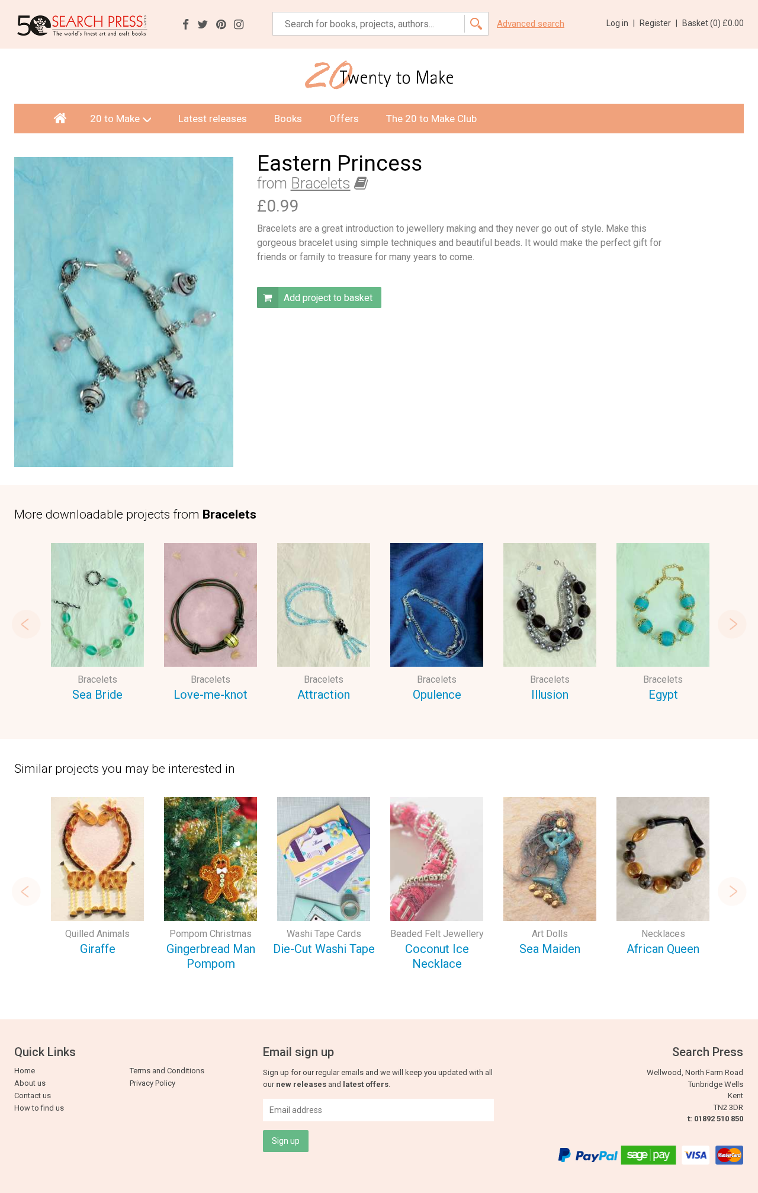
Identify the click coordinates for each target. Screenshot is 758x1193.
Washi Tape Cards (324, 933)
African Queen (663, 949)
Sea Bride (97, 694)
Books (288, 118)
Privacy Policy (152, 1083)
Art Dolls (550, 933)
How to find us (39, 1108)
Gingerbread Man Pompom (210, 956)
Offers (344, 118)
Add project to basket (326, 297)
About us (30, 1083)
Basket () (713, 23)
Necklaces (663, 933)
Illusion (549, 694)
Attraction (323, 694)
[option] (97, 624)
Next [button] (732, 624)
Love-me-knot (211, 694)
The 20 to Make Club (431, 118)
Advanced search (530, 24)
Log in (620, 23)
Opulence (437, 694)
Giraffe (97, 949)
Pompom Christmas (210, 933)
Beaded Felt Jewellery (437, 933)
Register (658, 23)
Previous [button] (26, 624)
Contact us (32, 1095)
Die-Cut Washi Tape (324, 949)
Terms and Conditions (167, 1070)
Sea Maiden (549, 949)
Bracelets (321, 183)
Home (24, 1070)
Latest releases (212, 118)
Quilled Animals (97, 933)
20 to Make (115, 118)
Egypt (663, 694)
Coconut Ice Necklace (437, 956)
